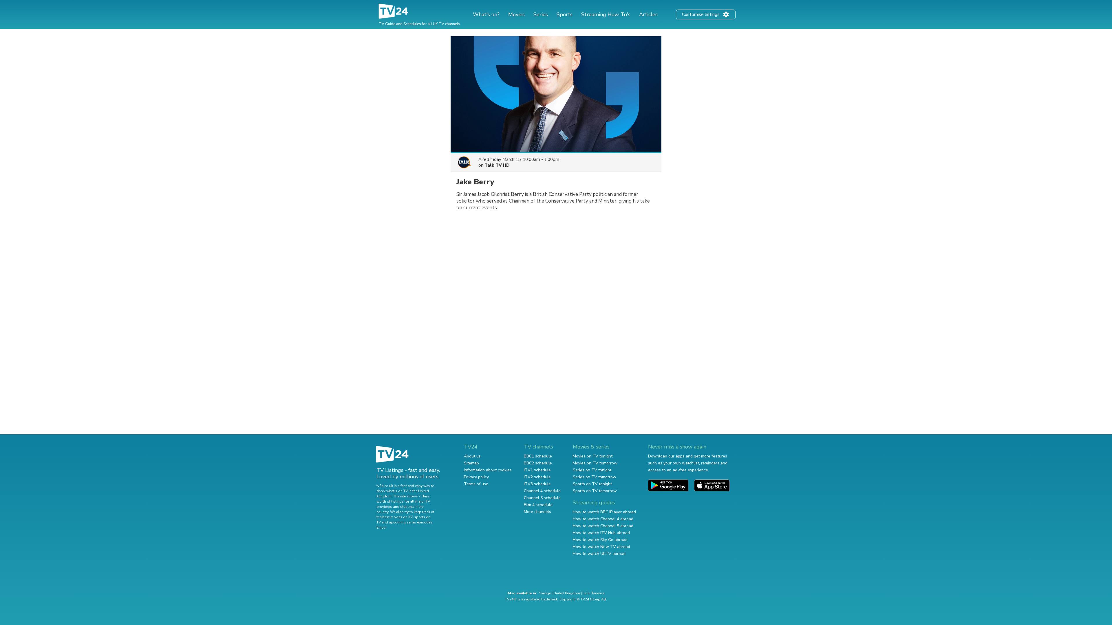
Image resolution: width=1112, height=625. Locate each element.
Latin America (594, 593)
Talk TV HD (497, 165)
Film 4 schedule (538, 505)
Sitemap (471, 463)
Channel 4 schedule (542, 491)
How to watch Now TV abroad (601, 546)
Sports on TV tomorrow (595, 491)
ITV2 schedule (537, 477)
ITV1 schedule (537, 470)
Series (540, 14)
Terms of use (476, 484)
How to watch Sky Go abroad (600, 540)
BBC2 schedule (538, 463)
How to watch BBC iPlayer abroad (604, 512)
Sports (565, 14)
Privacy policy (476, 477)
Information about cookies (488, 470)
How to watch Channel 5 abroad (603, 526)
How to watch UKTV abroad (599, 553)
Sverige (545, 593)
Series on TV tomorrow (594, 477)
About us (472, 456)
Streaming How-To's (605, 14)
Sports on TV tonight (592, 484)
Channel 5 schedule (542, 498)
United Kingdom (566, 593)
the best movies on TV (394, 517)
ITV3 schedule (537, 484)
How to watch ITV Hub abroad (601, 533)
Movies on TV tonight (592, 456)
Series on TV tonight (592, 470)
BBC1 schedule (538, 456)
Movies (516, 14)
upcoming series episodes (410, 522)
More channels (537, 511)
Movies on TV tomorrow (595, 463)
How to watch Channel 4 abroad (603, 519)
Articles (648, 14)
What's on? (486, 14)
